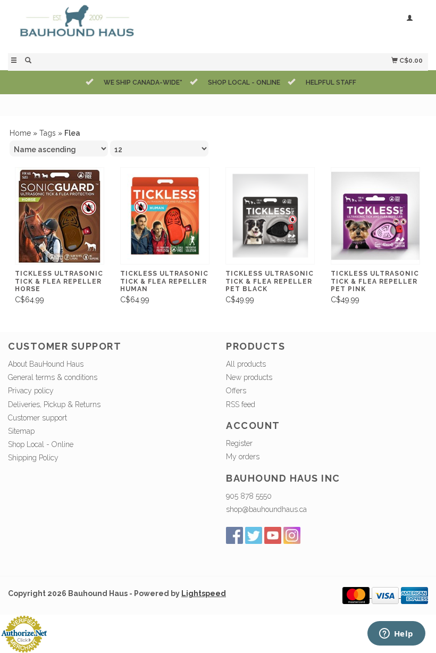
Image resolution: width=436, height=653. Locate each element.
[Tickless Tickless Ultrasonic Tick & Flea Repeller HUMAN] (165, 216)
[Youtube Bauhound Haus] (272, 535)
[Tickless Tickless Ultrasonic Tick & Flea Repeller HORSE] (59, 216)
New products (249, 377)
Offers (236, 390)
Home (20, 133)
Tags (47, 133)
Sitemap (21, 431)
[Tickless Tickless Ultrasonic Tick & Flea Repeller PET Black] (270, 216)
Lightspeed (203, 593)
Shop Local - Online (40, 444)
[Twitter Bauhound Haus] (253, 535)
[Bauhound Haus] (113, 25)
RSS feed (240, 404)
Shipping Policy (33, 457)
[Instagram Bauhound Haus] (291, 535)
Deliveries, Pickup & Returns (54, 404)
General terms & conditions (52, 377)
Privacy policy (31, 390)
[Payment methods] (357, 595)
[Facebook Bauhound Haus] (234, 535)
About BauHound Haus (45, 364)
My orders (242, 456)
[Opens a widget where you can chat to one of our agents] (396, 634)
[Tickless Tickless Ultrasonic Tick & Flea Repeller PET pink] (375, 216)
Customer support (37, 418)
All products (246, 364)
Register (239, 443)
